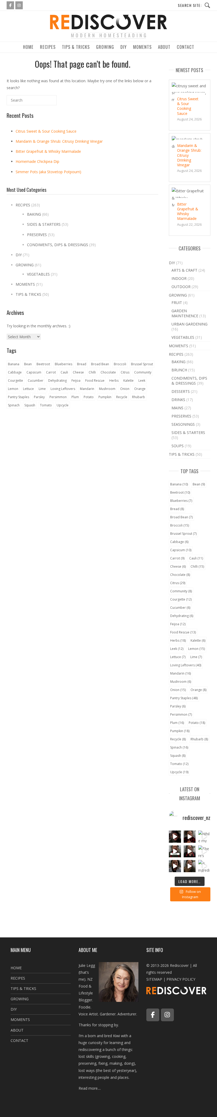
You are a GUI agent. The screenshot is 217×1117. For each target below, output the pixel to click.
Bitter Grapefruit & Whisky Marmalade (48, 151)
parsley (39, 397)
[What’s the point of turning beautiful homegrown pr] (190, 866)
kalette (128, 380)
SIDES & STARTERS (44, 224)
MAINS (177, 407)
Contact (185, 47)
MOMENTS (25, 284)
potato (89, 397)
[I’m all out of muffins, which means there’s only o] (175, 866)
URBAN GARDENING (189, 324)
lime (42, 388)
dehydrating (57, 380)
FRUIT (176, 302)
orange (140, 388)
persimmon (58, 397)
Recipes (48, 47)
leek (141, 380)
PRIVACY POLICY (180, 979)
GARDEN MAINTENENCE (184, 313)
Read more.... (90, 1088)
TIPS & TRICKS (28, 294)
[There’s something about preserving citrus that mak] (204, 851)
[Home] (108, 38)
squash (29, 405)
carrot (51, 372)
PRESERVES (37, 234)
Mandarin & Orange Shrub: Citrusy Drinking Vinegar (59, 141)
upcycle (63, 405)
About (164, 47)
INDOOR (179, 278)
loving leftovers (63, 388)
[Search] (44, 102)
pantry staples (18, 397)
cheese (78, 372)
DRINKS (178, 399)
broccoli (120, 364)
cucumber (35, 380)
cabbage (15, 372)
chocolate (108, 372)
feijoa (75, 380)
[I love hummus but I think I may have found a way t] (190, 851)
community (142, 372)
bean (28, 364)
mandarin (87, 388)
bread (81, 364)
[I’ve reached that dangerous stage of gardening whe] (175, 837)
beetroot (43, 364)
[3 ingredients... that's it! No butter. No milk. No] (204, 866)
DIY (123, 47)
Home (28, 47)
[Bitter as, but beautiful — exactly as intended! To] (175, 851)
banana (13, 364)
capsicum (33, 372)
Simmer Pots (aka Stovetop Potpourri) (48, 171)
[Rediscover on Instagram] (19, 5)
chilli (92, 372)
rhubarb (138, 397)
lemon (13, 388)
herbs (114, 380)
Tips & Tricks (76, 47)
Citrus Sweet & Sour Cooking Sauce (46, 131)
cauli (64, 372)
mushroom (107, 388)
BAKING (34, 214)
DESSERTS (180, 391)
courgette (15, 380)
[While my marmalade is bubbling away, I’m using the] (204, 837)
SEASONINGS (183, 424)
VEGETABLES (38, 274)
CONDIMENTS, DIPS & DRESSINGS (57, 244)
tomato (46, 405)
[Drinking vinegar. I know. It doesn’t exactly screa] (190, 837)
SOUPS (177, 445)
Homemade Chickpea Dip (37, 161)
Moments (142, 47)
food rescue (95, 380)
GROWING (25, 264)
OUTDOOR (181, 286)
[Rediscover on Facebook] (10, 5)
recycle (121, 397)
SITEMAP (154, 979)
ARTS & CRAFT (184, 270)
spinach (14, 405)
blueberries (63, 364)
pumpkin (104, 397)
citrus (125, 372)
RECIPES (23, 204)
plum (75, 397)
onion (124, 388)
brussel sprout (142, 364)
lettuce (28, 388)
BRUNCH (179, 369)
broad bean (100, 364)
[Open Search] (194, 5)
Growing (105, 47)
